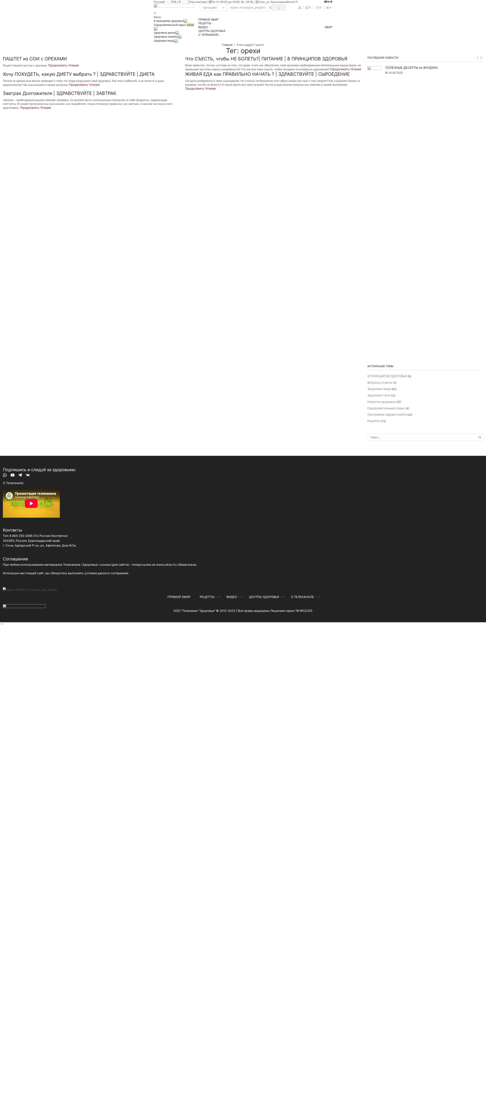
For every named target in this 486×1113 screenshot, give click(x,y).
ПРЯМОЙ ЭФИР (208, 19)
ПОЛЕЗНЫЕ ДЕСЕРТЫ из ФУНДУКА (411, 67)
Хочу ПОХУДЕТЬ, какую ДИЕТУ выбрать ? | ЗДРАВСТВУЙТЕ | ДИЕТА (79, 74)
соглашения (119, 573)
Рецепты (373, 421)
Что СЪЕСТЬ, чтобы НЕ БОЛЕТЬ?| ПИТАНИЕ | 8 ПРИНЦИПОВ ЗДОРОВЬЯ (266, 59)
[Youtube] (325, 1)
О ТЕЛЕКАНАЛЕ (208, 34)
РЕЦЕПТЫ (204, 23)
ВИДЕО (203, 27)
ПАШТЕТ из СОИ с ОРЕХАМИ (35, 59)
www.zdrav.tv (166, 564)
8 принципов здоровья (168, 20)
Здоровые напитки (166, 36)
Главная (227, 44)
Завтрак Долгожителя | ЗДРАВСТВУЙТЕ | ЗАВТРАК (59, 93)
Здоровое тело (378, 395)
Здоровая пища (164, 40)
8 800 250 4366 (21, 536)
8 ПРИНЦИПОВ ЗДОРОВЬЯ (387, 376)
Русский (159, 1)
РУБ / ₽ (176, 1)
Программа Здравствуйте (386, 414)
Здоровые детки (164, 32)
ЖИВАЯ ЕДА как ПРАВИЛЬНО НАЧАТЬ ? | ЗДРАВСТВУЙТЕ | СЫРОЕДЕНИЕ (267, 74)
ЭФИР (328, 27)
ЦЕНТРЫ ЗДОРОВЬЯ (211, 30)
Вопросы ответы (379, 382)
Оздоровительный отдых (386, 408)
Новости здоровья (381, 402)
